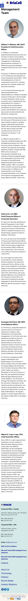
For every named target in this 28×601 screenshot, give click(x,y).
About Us (5, 569)
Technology (6, 573)
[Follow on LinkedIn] (8, 589)
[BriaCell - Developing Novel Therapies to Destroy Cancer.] (14, 2)
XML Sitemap (14, 596)
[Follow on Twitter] (5, 589)
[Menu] (3, 3)
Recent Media (7, 581)
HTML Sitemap (22, 596)
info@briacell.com (11, 542)
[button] (2, 6)
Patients (4, 577)
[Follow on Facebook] (2, 589)
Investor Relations (9, 584)
